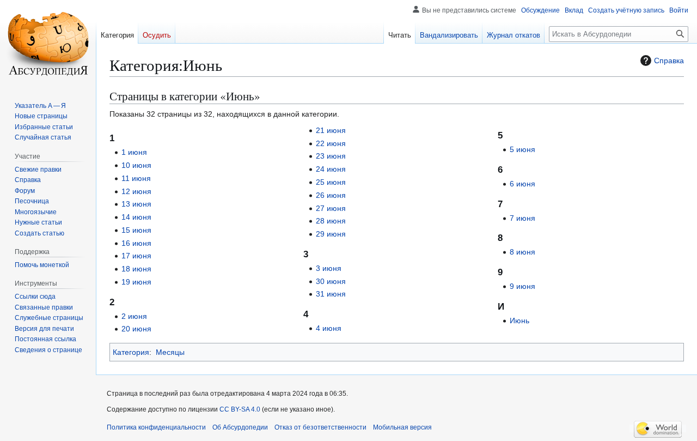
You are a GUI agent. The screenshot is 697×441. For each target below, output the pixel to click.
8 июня (522, 251)
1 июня (134, 152)
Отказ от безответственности (320, 427)
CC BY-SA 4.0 (239, 409)
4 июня (328, 328)
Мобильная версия (402, 427)
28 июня (331, 220)
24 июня (331, 169)
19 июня (136, 281)
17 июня (136, 255)
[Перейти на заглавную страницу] (47, 43)
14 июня (136, 217)
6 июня (522, 183)
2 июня (134, 316)
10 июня (136, 165)
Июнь (519, 320)
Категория (131, 352)
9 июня (522, 286)
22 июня (331, 143)
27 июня (331, 208)
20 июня (136, 328)
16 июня (136, 243)
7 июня (522, 218)
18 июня (136, 268)
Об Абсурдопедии (240, 427)
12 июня (136, 191)
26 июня (331, 195)
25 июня (331, 182)
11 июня (136, 178)
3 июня (328, 268)
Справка (669, 60)
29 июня (331, 233)
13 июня (136, 204)
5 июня (522, 149)
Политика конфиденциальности (156, 427)
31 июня (331, 293)
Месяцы (170, 352)
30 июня (331, 281)
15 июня (136, 230)
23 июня (331, 156)
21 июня (331, 130)
